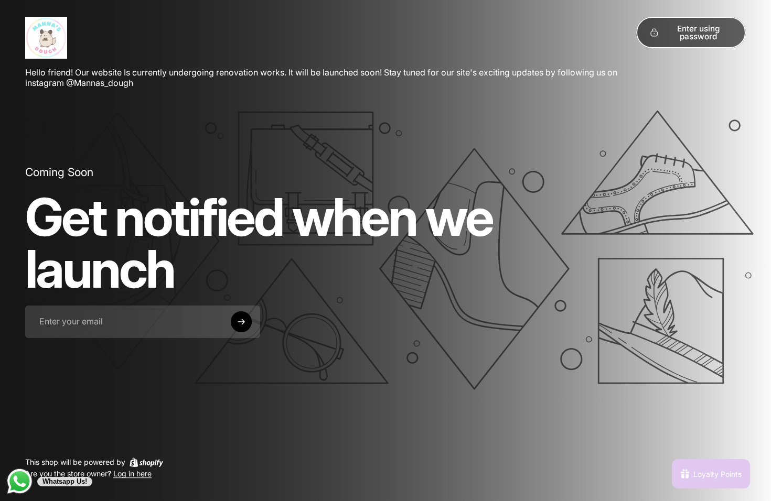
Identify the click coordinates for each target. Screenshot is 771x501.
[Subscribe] (241, 321)
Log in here (132, 474)
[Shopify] (146, 462)
